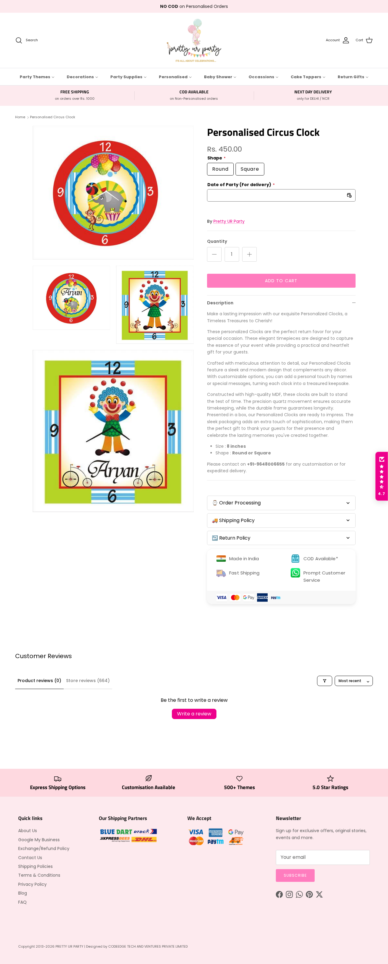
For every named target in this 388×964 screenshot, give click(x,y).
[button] (381, 476)
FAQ (22, 902)
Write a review (194, 713)
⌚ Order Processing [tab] (236, 502)
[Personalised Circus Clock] (113, 192)
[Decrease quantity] (214, 254)
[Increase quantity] (249, 254)
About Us (27, 831)
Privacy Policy (32, 884)
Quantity (217, 241)
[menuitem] (37, 76)
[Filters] (324, 681)
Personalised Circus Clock (52, 117)
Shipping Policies (35, 866)
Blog (22, 893)
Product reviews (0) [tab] (39, 681)
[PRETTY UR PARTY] (194, 40)
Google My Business (39, 840)
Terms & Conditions (39, 875)
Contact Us (30, 858)
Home (20, 117)
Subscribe (295, 875)
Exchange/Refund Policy (43, 848)
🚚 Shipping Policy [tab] (233, 520)
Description (220, 303)
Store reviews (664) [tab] (88, 681)
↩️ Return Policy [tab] (231, 537)
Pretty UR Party (229, 221)
